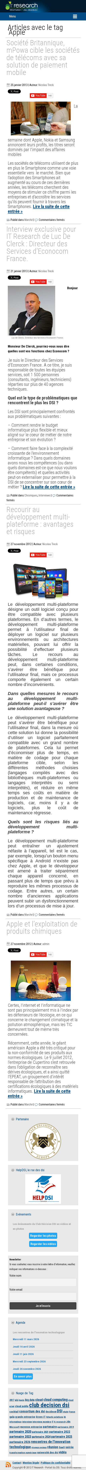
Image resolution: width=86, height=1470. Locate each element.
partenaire (50, 1427)
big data (30, 1399)
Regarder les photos (43, 1236)
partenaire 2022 (59, 1432)
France (72, 1411)
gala (12, 1416)
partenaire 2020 (20, 1432)
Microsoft (14, 1427)
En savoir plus (23, 1376)
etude (65, 1411)
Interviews (44, 495)
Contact (16, 1462)
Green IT (41, 1416)
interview (27, 1421)
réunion (52, 1447)
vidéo (63, 1452)
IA (65, 1416)
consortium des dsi (32, 1411)
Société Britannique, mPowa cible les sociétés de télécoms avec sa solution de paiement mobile (43, 58)
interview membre (41, 1421)
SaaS (62, 1447)
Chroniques (30, 495)
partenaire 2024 (41, 1436)
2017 (11, 1399)
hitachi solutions (54, 1416)
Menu (12, 16)
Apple (21, 1400)
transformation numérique (23, 1452)
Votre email (15, 1289)
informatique (15, 1421)
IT (52, 1421)
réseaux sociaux (39, 1447)
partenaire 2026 (19, 1442)
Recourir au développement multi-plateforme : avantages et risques (39, 521)
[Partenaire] (42, 1141)
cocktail (14, 1411)
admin (45, 944)
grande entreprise (25, 1416)
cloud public (22, 1406)
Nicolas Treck (46, 85)
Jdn (68, 1421)
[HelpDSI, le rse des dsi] (42, 1189)
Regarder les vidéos (43, 1244)
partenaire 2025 (61, 1437)
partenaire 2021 (40, 1431)
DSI (59, 1411)
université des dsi (47, 1452)
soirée (69, 1447)
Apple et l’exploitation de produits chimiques (41, 928)
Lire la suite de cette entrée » (39, 209)
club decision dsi (49, 1405)
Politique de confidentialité (55, 1462)
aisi (16, 1399)
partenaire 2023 (20, 1437)
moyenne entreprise (31, 1426)
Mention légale (31, 1462)
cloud (39, 1400)
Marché (28, 220)
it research (60, 1421)
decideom (51, 1411)
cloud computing (55, 1399)
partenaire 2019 (65, 1427)
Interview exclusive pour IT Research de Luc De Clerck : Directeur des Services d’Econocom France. (41, 244)
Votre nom (15, 1275)
